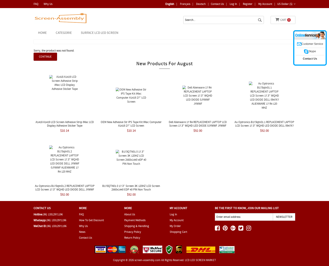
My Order (175, 226)
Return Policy (132, 238)
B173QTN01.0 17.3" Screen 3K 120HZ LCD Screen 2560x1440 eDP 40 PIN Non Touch (131, 187)
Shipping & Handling (136, 226)
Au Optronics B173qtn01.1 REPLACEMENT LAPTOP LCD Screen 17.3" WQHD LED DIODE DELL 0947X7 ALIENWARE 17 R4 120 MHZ (264, 125)
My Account (265, 4)
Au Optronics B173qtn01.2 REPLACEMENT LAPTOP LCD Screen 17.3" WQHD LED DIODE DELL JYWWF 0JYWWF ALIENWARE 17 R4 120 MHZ (64, 189)
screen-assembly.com (147, 260)
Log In (233, 4)
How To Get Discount (91, 220)
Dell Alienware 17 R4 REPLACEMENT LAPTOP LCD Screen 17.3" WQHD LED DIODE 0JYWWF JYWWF (198, 124)
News (82, 232)
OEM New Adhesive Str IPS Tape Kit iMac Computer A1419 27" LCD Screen (131, 124)
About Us (129, 214)
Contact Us (217, 4)
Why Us (48, 4)
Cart (285, 20)
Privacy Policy (132, 232)
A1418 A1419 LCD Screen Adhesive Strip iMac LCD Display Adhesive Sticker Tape (65, 124)
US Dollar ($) (285, 4)
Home (42, 32)
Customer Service (312, 43)
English (169, 4)
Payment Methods (134, 220)
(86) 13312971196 (53, 214)
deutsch (201, 4)
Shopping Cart (178, 232)
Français (185, 4)
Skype (312, 51)
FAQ (36, 4)
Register (247, 4)
